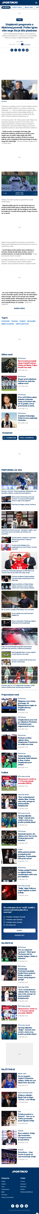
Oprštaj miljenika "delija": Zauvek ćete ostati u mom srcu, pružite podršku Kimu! (26, 819)
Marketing (23, 1186)
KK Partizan (22, 947)
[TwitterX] (15, 50)
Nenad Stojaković (7, 324)
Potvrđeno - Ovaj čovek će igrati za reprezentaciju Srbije (27, 1154)
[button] (36, 194)
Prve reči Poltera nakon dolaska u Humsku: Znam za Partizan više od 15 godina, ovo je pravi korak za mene (27, 401)
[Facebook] (11, 50)
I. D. (21, 41)
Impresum (23, 1184)
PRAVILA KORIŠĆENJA (26, 1192)
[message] (27, 50)
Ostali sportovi (5, 1189)
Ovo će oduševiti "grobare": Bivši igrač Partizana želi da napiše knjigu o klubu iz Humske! (27, 954)
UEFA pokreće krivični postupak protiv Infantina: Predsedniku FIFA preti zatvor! (27, 855)
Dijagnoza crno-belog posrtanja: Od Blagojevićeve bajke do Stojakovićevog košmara (27, 705)
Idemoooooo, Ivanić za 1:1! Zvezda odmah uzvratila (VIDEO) (27, 781)
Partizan (14, 321)
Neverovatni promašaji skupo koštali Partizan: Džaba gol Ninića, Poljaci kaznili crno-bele (27, 364)
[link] (23, 50)
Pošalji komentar (27, 438)
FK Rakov (22, 321)
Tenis (2, 1186)
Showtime (4, 1194)
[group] (19, 184)
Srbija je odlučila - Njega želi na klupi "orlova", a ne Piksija (26, 1097)
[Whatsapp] (19, 50)
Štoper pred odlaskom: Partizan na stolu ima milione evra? (27, 381)
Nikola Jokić (29, 7)
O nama (22, 1181)
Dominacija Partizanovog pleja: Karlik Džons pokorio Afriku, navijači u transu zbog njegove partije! (26, 974)
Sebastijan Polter (22, 324)
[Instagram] (17, 1206)
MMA (2, 1192)
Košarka (20, 1131)
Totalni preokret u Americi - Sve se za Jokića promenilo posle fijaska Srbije (26, 1117)
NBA (19, 1112)
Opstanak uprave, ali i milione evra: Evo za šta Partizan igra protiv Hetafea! (27, 837)
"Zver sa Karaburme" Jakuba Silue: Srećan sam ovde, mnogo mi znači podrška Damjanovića (26, 801)
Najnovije (6, 7)
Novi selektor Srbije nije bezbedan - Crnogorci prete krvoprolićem (26, 1136)
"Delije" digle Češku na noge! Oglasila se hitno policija (27, 890)
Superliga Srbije (23, 794)
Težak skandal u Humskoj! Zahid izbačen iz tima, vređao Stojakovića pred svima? (27, 760)
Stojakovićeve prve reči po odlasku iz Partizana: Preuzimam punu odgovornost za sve (27, 723)
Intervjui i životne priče (7, 1197)
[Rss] (26, 1206)
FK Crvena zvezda (24, 776)
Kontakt (22, 1189)
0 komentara (11, 438)
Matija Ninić (31, 321)
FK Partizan (5, 321)
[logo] (9, 2)
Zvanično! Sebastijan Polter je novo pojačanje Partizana (27, 418)
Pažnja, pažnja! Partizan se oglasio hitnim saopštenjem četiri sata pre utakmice (27, 873)
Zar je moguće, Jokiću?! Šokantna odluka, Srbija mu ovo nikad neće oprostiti (27, 1079)
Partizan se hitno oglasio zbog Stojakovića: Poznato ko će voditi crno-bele (27, 741)
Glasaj (19, 930)
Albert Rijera (17, 7)
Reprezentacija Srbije (25, 1093)
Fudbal (19, 19)
